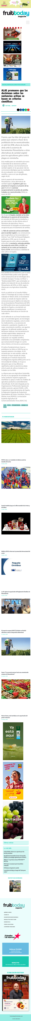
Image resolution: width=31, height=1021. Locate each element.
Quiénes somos (8, 912)
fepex (9, 405)
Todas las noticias (8, 924)
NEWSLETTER (15, 963)
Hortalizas (10, 84)
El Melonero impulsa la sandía (11, 868)
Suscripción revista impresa (11, 917)
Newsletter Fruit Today (10, 919)
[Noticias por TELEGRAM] (15, 945)
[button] (4, 22)
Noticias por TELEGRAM (15, 949)
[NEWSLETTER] (15, 959)
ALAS (5, 405)
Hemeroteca (7, 922)
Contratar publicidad (9, 926)
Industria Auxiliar (19, 84)
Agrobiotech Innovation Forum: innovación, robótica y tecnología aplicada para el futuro (15, 856)
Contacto (6, 914)
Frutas (4, 84)
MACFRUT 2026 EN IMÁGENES (15, 878)
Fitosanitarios (16, 405)
